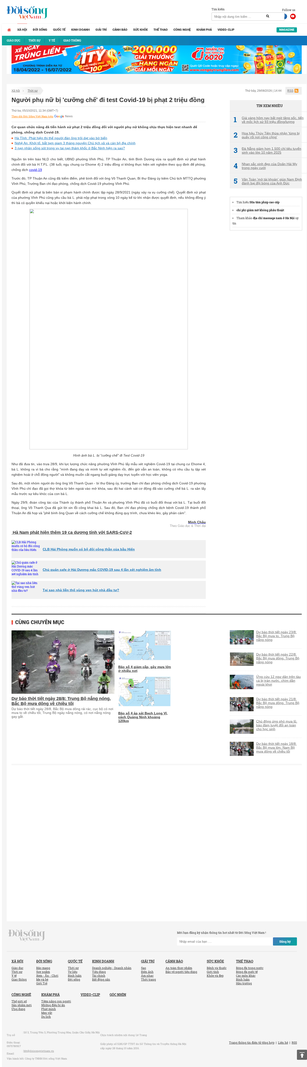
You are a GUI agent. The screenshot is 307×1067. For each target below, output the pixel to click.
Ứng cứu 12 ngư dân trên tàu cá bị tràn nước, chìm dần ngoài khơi (278, 680)
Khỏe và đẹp (215, 975)
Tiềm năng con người (56, 1001)
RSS (290, 90)
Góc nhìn (118, 994)
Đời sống (40, 29)
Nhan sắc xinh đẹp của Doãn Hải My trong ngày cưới (265, 166)
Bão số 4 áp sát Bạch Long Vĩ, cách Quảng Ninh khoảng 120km (143, 717)
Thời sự (33, 90)
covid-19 (35, 170)
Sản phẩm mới (22, 1005)
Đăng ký (285, 941)
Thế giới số (19, 1001)
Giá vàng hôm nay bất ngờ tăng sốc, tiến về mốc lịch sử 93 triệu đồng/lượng (269, 120)
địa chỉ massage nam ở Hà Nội (274, 218)
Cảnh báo (119, 29)
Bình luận (75, 975)
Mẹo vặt (46, 1013)
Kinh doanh (80, 29)
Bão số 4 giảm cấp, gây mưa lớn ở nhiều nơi (144, 669)
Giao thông (19, 979)
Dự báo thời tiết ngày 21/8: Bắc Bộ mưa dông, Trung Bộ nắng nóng (277, 703)
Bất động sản (101, 979)
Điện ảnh (147, 972)
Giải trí (101, 29)
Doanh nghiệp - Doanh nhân (111, 968)
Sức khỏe (140, 29)
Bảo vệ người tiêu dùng (181, 972)
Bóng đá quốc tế (247, 972)
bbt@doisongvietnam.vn (39, 1051)
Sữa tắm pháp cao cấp (264, 202)
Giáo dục (17, 968)
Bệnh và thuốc (216, 968)
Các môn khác (245, 975)
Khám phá (204, 29)
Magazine (286, 29)
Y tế (14, 975)
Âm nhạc (147, 975)
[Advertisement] (266, 307)
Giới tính (213, 972)
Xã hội (22, 29)
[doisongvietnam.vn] (26, 935)
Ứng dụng (18, 1009)
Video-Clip (226, 29)
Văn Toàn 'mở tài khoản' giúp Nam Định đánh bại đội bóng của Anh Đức (268, 181)
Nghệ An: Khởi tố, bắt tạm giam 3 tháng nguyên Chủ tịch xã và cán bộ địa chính (75, 143)
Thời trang (148, 979)
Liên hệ (283, 1042)
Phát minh (48, 1009)
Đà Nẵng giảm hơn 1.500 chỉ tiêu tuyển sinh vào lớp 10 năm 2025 (267, 150)
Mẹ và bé (42, 979)
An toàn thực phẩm (178, 968)
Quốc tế (59, 29)
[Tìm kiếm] (268, 16)
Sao (143, 968)
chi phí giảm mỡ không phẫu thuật (260, 210)
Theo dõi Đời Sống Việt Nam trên (32, 116)
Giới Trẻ (41, 983)
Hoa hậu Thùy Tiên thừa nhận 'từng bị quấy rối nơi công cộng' (267, 135)
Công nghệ (182, 29)
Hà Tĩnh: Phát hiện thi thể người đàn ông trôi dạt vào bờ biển (61, 138)
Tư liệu (72, 972)
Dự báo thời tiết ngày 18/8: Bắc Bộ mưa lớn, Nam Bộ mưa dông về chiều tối (276, 747)
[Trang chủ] (9, 30)
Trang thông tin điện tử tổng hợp (251, 1042)
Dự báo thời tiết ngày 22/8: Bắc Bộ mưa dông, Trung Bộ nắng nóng (277, 658)
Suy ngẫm (43, 972)
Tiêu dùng (99, 972)
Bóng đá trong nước (249, 968)
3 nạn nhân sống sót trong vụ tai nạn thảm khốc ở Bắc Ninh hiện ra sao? (70, 148)
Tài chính (98, 975)
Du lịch (46, 1017)
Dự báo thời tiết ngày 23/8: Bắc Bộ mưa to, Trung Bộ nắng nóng (276, 636)
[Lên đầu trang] (302, 1055)
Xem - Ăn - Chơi (47, 975)
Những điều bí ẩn (53, 1005)
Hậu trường (244, 983)
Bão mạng (43, 968)
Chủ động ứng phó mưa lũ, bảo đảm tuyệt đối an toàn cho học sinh (276, 725)
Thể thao (161, 29)
